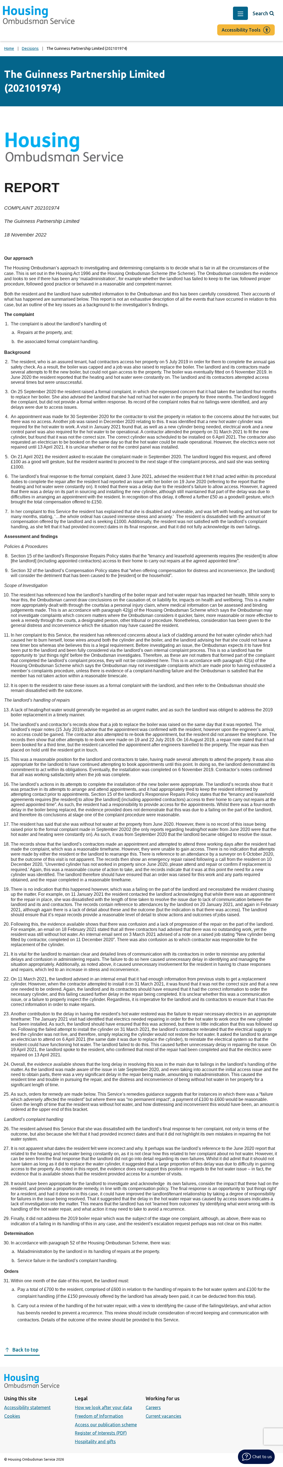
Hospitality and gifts (95, 1441)
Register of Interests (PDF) (101, 1432)
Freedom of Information (99, 1416)
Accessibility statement (27, 1407)
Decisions (30, 48)
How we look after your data (103, 1407)
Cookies (12, 1416)
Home (9, 48)
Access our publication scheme (106, 1424)
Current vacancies (163, 1416)
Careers (153, 1407)
